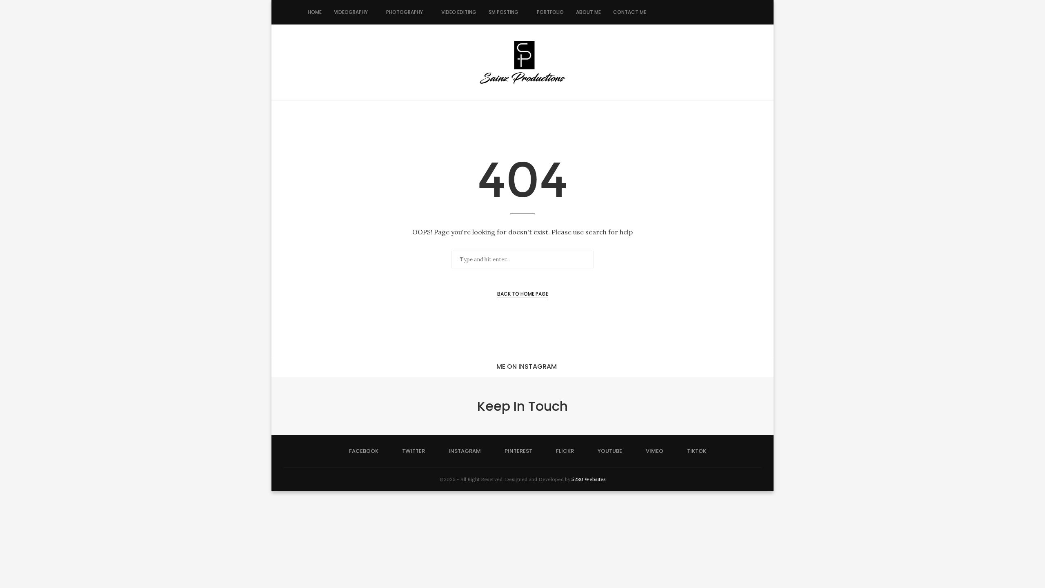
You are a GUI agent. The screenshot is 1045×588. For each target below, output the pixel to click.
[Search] (733, 12)
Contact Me (629, 12)
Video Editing (458, 12)
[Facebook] (660, 12)
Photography (404, 12)
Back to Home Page (522, 293)
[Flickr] (695, 12)
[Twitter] (669, 12)
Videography (351, 12)
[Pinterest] (686, 12)
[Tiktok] (720, 12)
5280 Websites (588, 479)
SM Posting (503, 12)
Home (315, 12)
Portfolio (550, 12)
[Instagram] (678, 12)
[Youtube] (703, 12)
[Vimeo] (712, 12)
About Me (588, 12)
